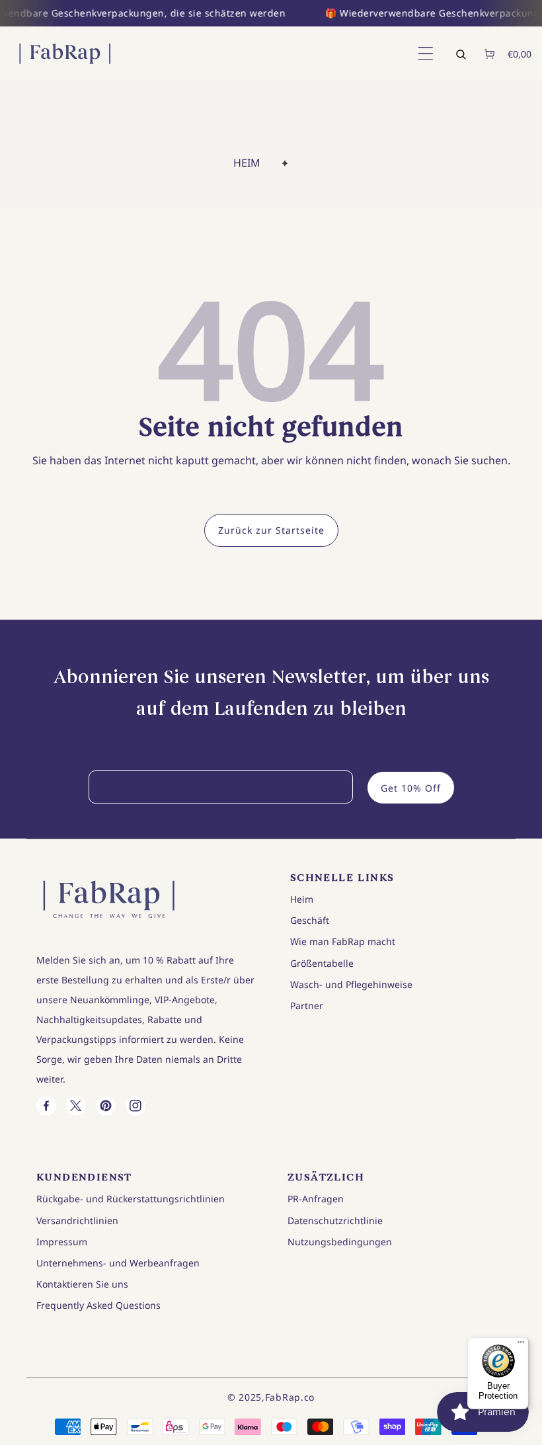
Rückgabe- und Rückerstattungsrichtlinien (130, 1198)
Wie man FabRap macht (342, 941)
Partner (306, 1005)
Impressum (61, 1241)
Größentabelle (322, 963)
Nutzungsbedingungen (340, 1241)
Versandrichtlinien (77, 1220)
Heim (246, 162)
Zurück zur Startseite (271, 530)
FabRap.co (290, 1397)
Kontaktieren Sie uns (82, 1284)
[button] (424, 54)
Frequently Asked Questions (98, 1305)
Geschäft (309, 920)
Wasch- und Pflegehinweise (351, 984)
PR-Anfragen (316, 1198)
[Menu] (521, 1345)
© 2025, (246, 1397)
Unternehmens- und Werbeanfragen (118, 1263)
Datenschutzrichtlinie (335, 1220)
